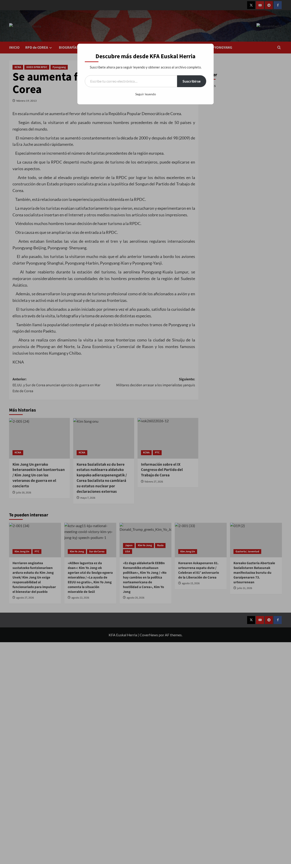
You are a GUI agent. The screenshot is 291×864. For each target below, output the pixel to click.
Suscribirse (192, 81)
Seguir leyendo (145, 94)
